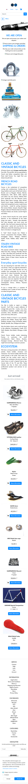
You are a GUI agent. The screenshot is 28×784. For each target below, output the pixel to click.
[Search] (25, 14)
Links (14, 668)
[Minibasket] (21, 9)
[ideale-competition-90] (11, 68)
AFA (14, 706)
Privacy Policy (14, 693)
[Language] (7, 9)
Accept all (19, 778)
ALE (14, 714)
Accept (8, 778)
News (14, 691)
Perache (14, 702)
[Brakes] (11, 111)
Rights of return (14, 687)
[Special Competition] (14, 595)
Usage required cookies (11, 772)
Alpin (14, 719)
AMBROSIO (14, 721)
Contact (11, 9)
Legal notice (14, 680)
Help (14, 666)
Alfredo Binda (14, 717)
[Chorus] (14, 392)
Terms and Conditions (14, 681)
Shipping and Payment (14, 685)
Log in (16, 9)
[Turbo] (14, 626)
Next (25, 27)
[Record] (14, 560)
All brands (14, 700)
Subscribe (23, 749)
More (14, 723)
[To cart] (8, 414)
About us (14, 683)
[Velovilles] (14, 5)
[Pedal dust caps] (14, 528)
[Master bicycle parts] (14, 54)
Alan (14, 710)
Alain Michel (14, 708)
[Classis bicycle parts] (8, 80)
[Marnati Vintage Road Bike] (14, 133)
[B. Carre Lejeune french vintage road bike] (14, 150)
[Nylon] (14, 461)
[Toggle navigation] (2, 18)
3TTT (14, 704)
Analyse (6, 774)
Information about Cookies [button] (10, 768)
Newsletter (14, 689)
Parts (14, 734)
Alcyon (14, 712)
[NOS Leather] (14, 427)
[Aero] (14, 495)
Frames (14, 733)
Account (14, 672)
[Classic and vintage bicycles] (14, 43)
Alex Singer (14, 715)
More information (16, 414)
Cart (14, 670)
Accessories (14, 736)
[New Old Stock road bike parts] (11, 91)
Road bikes (14, 731)
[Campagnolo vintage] (14, 26)
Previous (2, 27)
